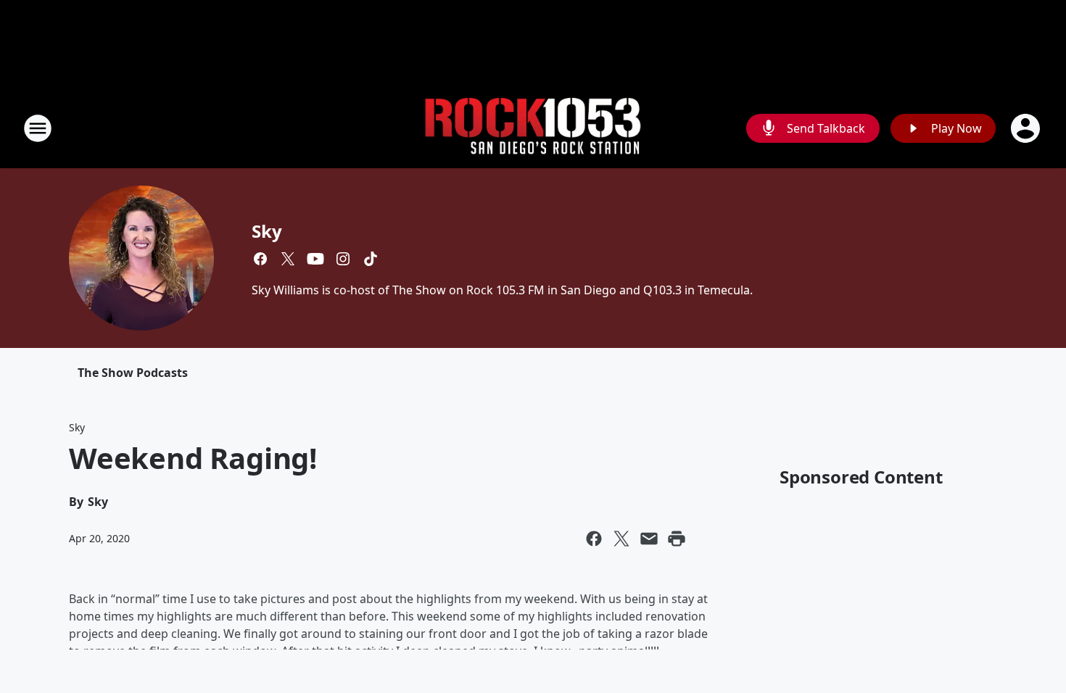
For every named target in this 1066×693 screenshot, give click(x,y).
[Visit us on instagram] (343, 258)
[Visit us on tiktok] (370, 258)
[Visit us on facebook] (260, 258)
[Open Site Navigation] (37, 128)
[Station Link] (533, 128)
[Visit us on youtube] (315, 258)
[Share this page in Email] (649, 538)
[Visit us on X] (288, 258)
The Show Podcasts (133, 373)
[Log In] (1027, 128)
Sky (266, 231)
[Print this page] (676, 538)
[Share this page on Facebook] (594, 538)
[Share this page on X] (621, 538)
